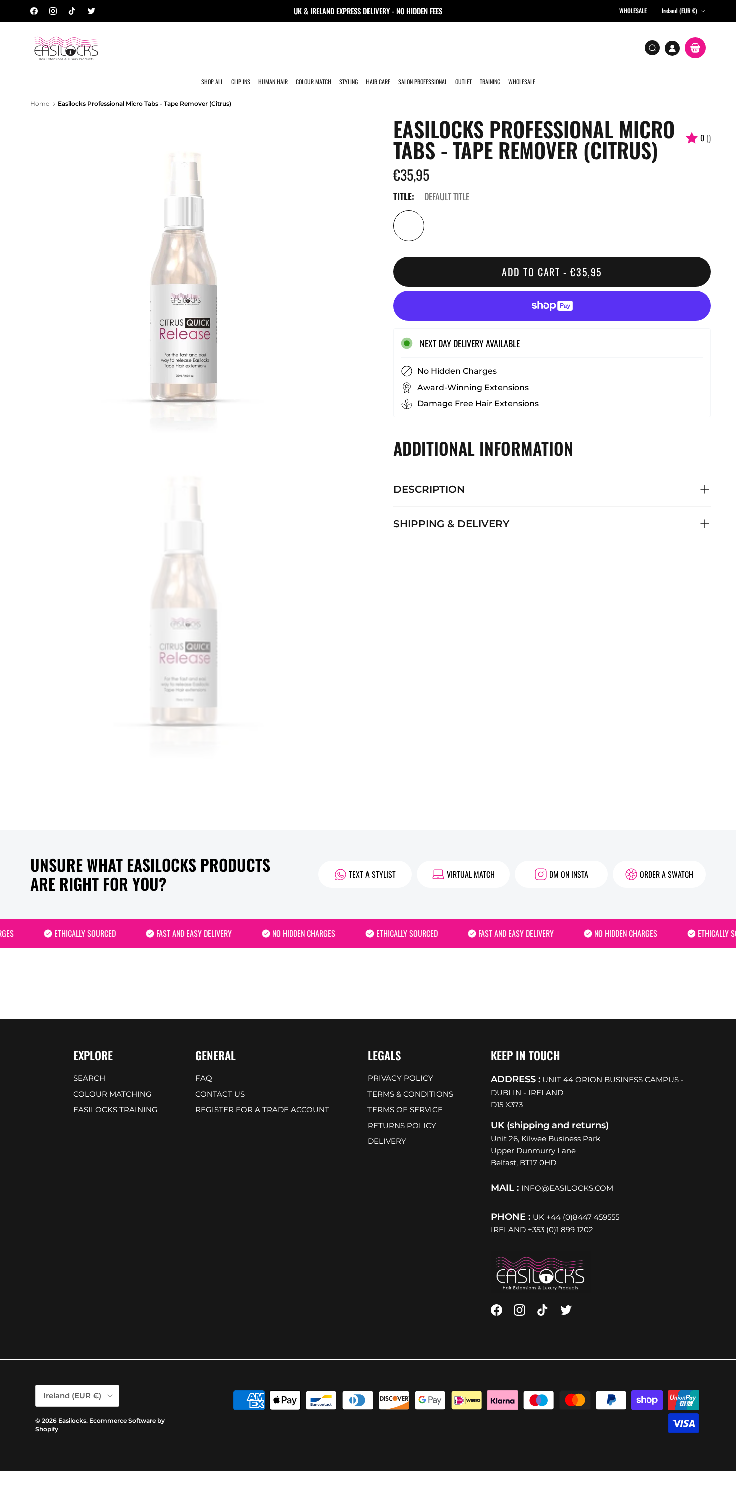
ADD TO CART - (552, 257)
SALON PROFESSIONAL (421, 47)
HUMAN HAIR (273, 47)
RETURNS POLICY (401, 1110)
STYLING (348, 47)
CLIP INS (241, 47)
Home (39, 88)
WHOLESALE (518, 47)
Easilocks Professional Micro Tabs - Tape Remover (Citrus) (144, 88)
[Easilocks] (66, 48)
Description (429, 474)
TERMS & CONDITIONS (410, 1079)
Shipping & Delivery (451, 508)
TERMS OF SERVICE (405, 1095)
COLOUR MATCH (313, 47)
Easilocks (72, 1406)
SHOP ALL (214, 47)
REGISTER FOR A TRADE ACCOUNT (262, 1095)
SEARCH (89, 1063)
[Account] (672, 48)
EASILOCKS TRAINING (115, 1095)
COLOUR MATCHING (112, 1079)
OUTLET (461, 47)
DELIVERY (386, 1126)
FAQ (203, 1063)
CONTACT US (220, 1079)
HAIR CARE (377, 47)
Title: (403, 181)
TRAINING (487, 47)
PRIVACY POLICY (400, 1063)
